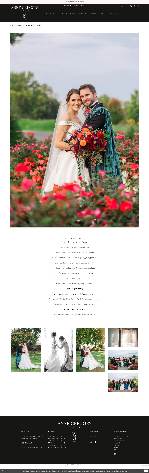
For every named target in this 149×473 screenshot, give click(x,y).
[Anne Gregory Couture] (25, 13)
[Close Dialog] (3, 471)
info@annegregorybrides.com (31, 447)
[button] (138, 6)
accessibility (118, 443)
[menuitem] (74, 6)
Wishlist (117, 445)
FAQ (115, 450)
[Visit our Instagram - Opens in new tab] (91, 442)
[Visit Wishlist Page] (135, 6)
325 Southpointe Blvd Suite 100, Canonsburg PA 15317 (32, 437)
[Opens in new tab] (120, 454)
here (125, 471)
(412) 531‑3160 (26, 443)
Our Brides (20, 25)
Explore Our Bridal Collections (74, 1)
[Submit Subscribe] (103, 436)
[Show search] (131, 6)
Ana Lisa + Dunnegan (33, 25)
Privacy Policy (119, 438)
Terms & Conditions (121, 436)
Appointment (119, 441)
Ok (146, 471)
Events (116, 447)
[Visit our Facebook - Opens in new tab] (95, 442)
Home (12, 25)
